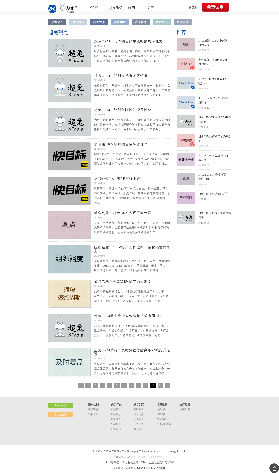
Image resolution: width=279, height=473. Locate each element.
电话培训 (161, 409)
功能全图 (93, 414)
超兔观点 (99, 22)
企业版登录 (60, 405)
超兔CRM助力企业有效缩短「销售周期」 (128, 316)
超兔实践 (120, 22)
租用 (131, 8)
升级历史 (116, 424)
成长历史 (139, 414)
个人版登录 (60, 414)
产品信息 (141, 22)
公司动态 (57, 22)
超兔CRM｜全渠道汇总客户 (214, 193)
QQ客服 (161, 468)
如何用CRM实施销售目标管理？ (121, 144)
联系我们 (139, 429)
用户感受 (78, 22)
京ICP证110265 (123, 456)
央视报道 (139, 424)
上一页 (80, 386)
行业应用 (116, 429)
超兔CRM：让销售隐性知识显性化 (123, 110)
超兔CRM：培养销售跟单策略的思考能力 (128, 41)
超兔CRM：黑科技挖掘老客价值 (121, 76)
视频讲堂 (93, 409)
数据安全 (116, 419)
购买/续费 (184, 409)
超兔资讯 (116, 8)
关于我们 (139, 419)
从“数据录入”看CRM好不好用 (119, 178)
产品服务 (161, 419)
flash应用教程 (164, 424)
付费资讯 (162, 22)
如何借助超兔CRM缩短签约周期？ (123, 281)
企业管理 (183, 22)
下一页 (167, 386)
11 (160, 385)
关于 (150, 8)
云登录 (193, 7)
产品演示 (116, 414)
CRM (94, 7)
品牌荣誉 (139, 409)
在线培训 (161, 414)
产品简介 (116, 409)
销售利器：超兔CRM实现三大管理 (123, 213)
